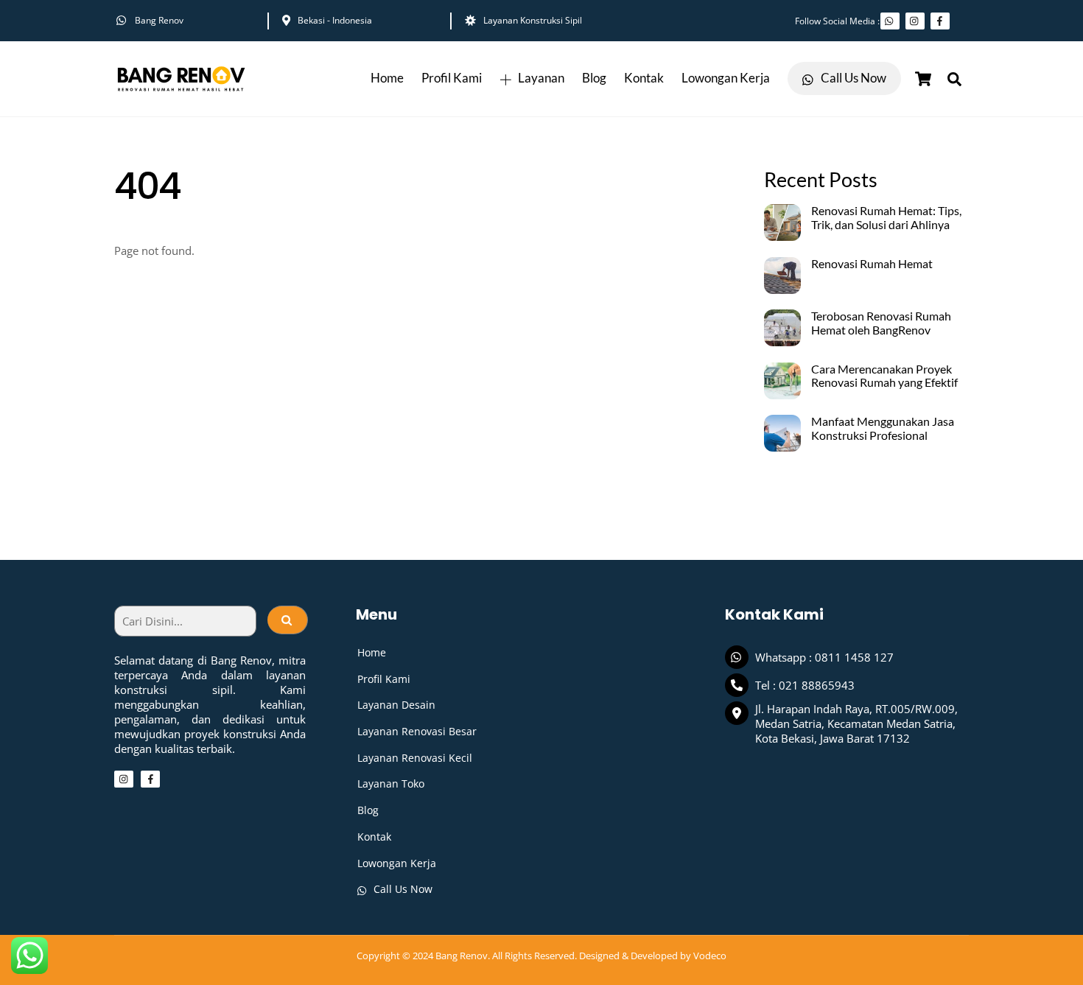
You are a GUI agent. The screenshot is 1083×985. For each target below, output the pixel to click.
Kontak (644, 78)
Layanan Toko (390, 784)
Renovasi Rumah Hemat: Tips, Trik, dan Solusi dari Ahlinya (886, 217)
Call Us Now (852, 78)
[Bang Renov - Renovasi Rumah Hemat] (180, 93)
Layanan (540, 78)
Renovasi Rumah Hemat (872, 263)
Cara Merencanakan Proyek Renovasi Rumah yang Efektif (884, 376)
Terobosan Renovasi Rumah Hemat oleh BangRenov (881, 323)
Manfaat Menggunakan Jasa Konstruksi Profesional (882, 428)
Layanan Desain (396, 705)
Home (387, 78)
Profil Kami (451, 78)
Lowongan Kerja (725, 78)
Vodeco (709, 955)
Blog (594, 78)
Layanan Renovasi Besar (417, 731)
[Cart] (923, 79)
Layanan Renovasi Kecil (414, 758)
